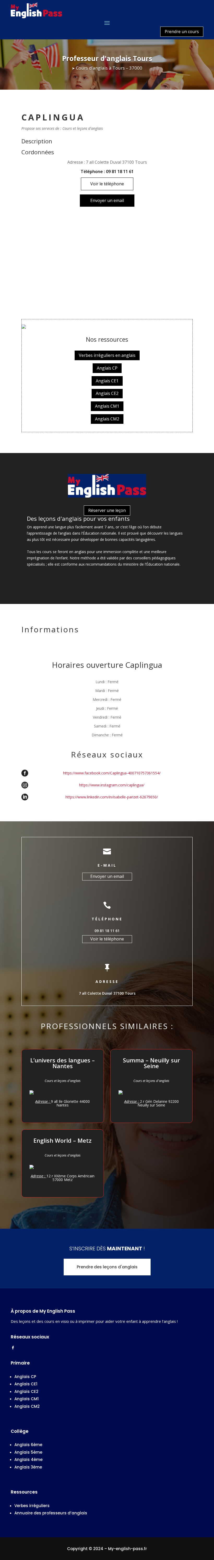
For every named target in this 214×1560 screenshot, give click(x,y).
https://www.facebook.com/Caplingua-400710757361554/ (111, 773)
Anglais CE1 (107, 381)
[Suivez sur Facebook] (12, 1347)
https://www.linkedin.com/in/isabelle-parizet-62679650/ (112, 797)
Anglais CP (107, 368)
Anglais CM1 (107, 406)
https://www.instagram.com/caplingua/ (111, 785)
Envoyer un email (107, 200)
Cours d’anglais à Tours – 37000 (109, 68)
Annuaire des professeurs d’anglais (50, 1513)
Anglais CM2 (107, 419)
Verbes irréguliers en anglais (107, 355)
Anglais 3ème (28, 1467)
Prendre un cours (182, 31)
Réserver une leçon (107, 510)
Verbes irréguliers (32, 1505)
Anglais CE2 (107, 393)
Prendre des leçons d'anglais (107, 1267)
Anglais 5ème (28, 1452)
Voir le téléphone (107, 184)
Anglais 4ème (28, 1459)
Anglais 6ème (28, 1444)
